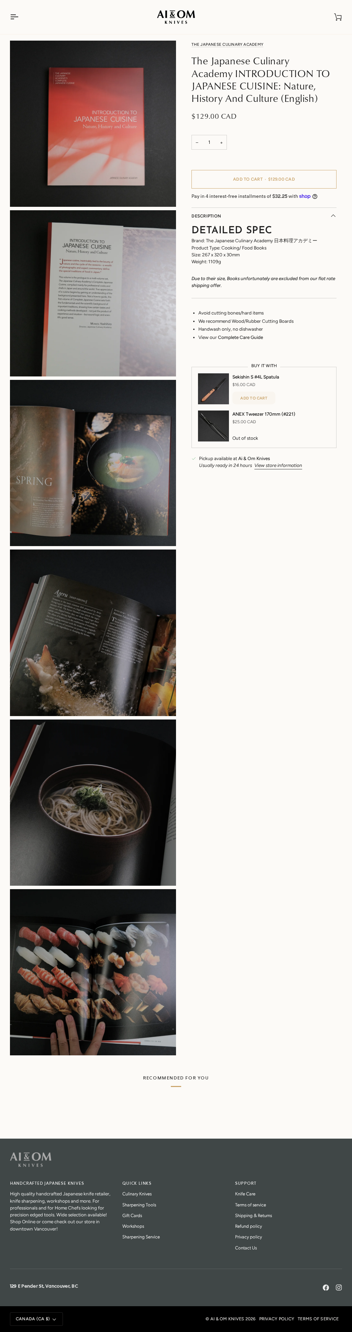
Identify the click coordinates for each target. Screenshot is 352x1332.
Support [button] (245, 1183)
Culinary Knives (137, 1193)
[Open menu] (20, 17)
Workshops (133, 1226)
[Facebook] (326, 1288)
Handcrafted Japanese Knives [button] (47, 1183)
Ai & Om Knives (227, 1318)
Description (206, 216)
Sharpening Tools (139, 1204)
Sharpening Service (141, 1236)
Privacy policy (248, 1236)
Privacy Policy (277, 1318)
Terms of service (250, 1204)
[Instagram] (339, 1288)
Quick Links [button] (137, 1183)
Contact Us (246, 1247)
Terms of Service (318, 1318)
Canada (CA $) (33, 1318)
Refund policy (248, 1226)
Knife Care (245, 1193)
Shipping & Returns (253, 1215)
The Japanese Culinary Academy (227, 44)
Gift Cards (132, 1215)
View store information (278, 465)
